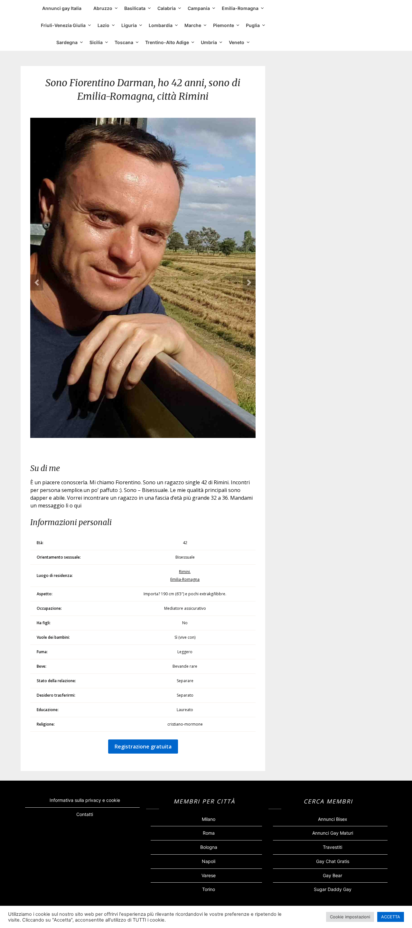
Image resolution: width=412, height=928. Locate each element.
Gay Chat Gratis (332, 861)
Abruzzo (102, 8)
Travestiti (332, 847)
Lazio (103, 25)
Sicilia (96, 42)
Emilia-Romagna (240, 8)
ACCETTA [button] (390, 916)
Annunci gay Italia (61, 8)
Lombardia (161, 25)
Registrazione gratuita (143, 746)
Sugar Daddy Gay (332, 889)
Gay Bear (332, 875)
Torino (208, 889)
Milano (208, 819)
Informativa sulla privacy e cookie (85, 800)
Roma (209, 833)
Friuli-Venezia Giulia (63, 25)
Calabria (166, 8)
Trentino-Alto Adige (167, 42)
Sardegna (67, 42)
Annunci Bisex (332, 819)
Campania (199, 8)
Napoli (208, 861)
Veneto (236, 42)
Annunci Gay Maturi (332, 833)
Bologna (208, 847)
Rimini (184, 571)
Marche (192, 25)
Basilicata (134, 8)
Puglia (253, 25)
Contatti (84, 814)
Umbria (209, 42)
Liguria (129, 25)
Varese (208, 875)
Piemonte (223, 25)
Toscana (124, 42)
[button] (36, 282)
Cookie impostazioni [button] (350, 916)
